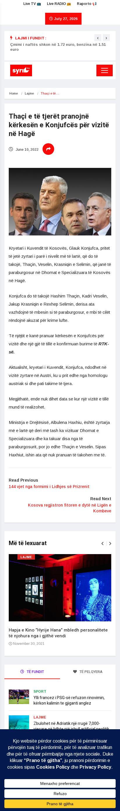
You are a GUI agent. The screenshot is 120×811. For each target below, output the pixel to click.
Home (13, 93)
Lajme (29, 93)
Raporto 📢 (87, 4)
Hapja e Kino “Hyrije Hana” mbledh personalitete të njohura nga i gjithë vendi (58, 633)
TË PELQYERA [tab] (91, 671)
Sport (39, 692)
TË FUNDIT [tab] (35, 671)
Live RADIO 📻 (59, 4)
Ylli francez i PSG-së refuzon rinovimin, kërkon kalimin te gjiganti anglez (69, 700)
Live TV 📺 (32, 4)
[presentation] (97, 37)
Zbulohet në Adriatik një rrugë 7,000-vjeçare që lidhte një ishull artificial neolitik (71, 726)
